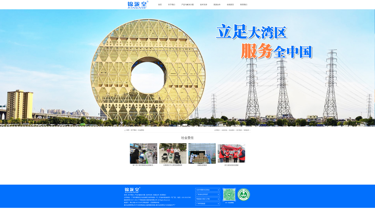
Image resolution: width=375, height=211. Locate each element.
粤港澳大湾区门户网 (203, 199)
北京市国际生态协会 (203, 190)
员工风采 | (240, 130)
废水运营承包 (160, 205)
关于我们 (171, 5)
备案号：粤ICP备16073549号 (133, 202)
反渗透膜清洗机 (150, 205)
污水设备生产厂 (170, 205)
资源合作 (217, 5)
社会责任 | (232, 130)
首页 (160, 5)
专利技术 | (247, 130)
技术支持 (203, 5)
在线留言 (230, 5)
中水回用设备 (140, 205)
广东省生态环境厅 (202, 194)
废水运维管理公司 (130, 205)
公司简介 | (218, 130)
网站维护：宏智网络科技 (151, 202)
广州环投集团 (200, 203)
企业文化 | (225, 130)
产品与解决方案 (187, 5)
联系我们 (243, 5)
